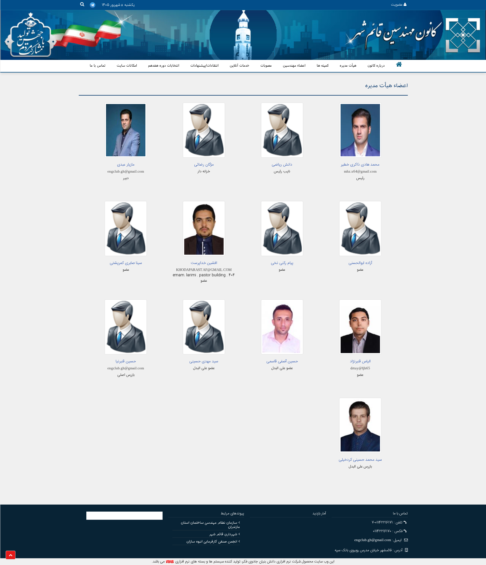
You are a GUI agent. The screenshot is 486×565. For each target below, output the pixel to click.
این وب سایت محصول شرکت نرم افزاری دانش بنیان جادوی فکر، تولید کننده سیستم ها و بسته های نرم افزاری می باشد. (243, 562)
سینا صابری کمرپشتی (126, 263)
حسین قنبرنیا (126, 361)
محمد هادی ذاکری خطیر (360, 164)
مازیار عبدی (125, 164)
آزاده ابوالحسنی (360, 263)
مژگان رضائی (204, 164)
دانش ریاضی (282, 164)
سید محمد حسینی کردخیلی (360, 459)
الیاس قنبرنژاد (360, 361)
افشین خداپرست (204, 263)
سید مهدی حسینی (203, 361)
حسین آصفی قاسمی (282, 361)
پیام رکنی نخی (282, 263)
